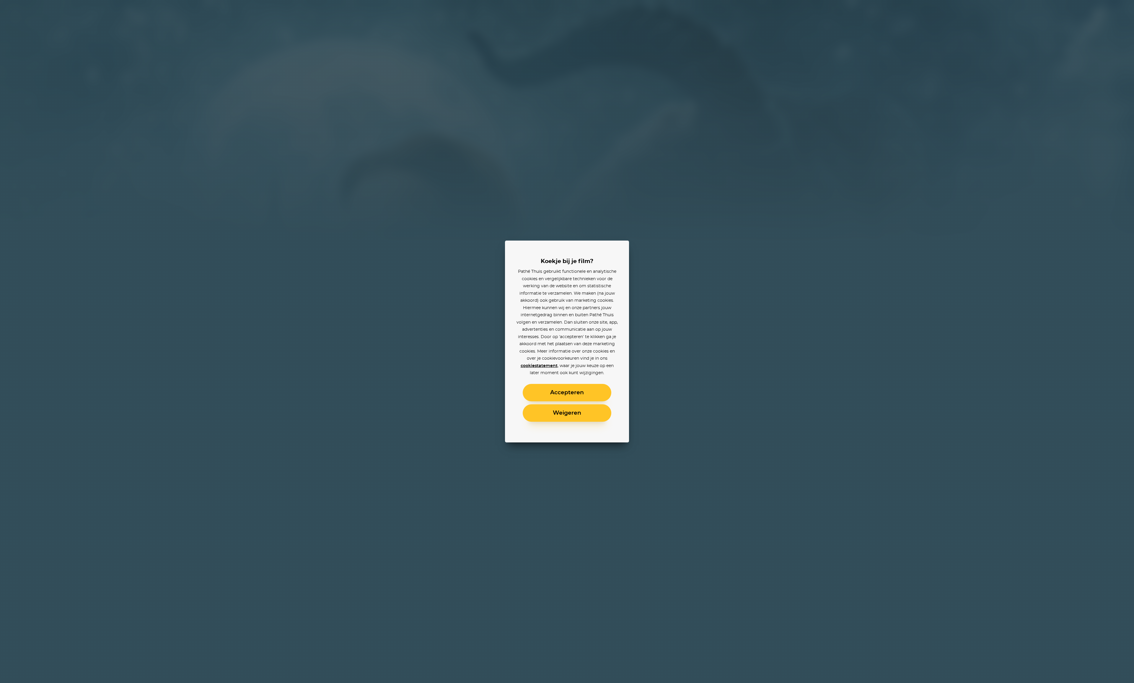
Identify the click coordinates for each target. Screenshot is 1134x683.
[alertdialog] (567, 341)
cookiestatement (539, 366)
